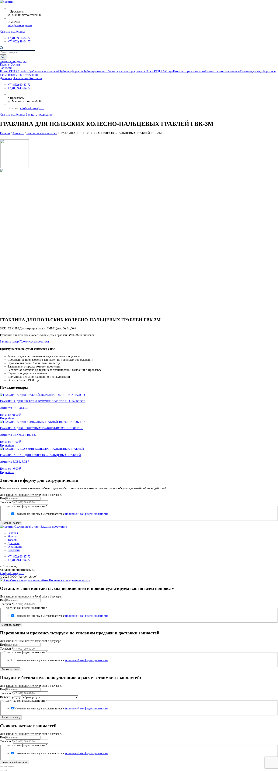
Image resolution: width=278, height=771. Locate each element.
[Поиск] (3, 56)
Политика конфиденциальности (69, 580)
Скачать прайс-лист (12, 31)
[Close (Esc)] (1, 766)
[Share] (5, 766)
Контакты (35, 78)
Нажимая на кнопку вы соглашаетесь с (61, 513)
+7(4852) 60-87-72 (19, 38)
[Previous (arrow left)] (1, 770)
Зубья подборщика (71, 71)
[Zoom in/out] (12, 766)
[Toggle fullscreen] (9, 766)
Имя (2, 498)
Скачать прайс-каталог (15, 762)
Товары (12, 539)
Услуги (15, 64)
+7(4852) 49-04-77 (19, 41)
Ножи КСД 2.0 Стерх (159, 71)
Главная (5, 64)
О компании (21, 78)
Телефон (6, 502)
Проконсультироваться (34, 341)
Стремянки (30, 74)
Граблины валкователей (44, 71)
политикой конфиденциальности (86, 513)
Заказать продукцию (13, 61)
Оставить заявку (11, 523)
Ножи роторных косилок (189, 71)
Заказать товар (9, 341)
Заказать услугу (11, 717)
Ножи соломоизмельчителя (222, 71)
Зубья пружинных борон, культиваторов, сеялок (114, 71)
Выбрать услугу (10, 697)
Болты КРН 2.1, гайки (14, 71)
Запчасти (6, 68)
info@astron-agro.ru (20, 25)
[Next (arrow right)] (5, 770)
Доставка (6, 78)
